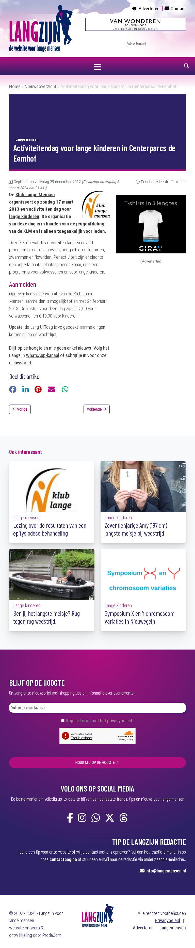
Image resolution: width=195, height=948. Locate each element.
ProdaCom (51, 935)
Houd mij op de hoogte (95, 762)
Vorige (21, 409)
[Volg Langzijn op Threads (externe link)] (123, 818)
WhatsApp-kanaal (42, 355)
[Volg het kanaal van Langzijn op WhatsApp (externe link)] (95, 818)
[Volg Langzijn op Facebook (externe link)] (70, 818)
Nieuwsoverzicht (40, 86)
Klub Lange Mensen (35, 194)
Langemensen (172, 928)
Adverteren (149, 8)
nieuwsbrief (20, 363)
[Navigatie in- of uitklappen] (97, 66)
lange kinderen (24, 216)
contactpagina (63, 859)
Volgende (95, 409)
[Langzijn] (97, 915)
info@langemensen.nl (165, 870)
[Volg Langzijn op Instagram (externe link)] (82, 818)
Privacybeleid (167, 920)
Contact (178, 8)
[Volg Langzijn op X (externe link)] (110, 818)
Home (15, 86)
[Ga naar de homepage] (41, 28)
